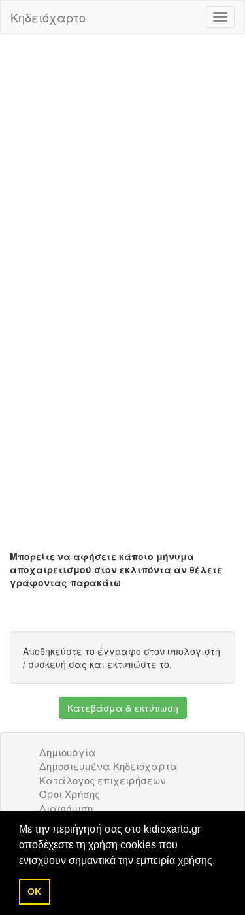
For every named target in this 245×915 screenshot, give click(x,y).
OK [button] (34, 891)
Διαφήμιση (66, 808)
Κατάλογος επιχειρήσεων (102, 780)
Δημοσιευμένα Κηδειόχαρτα (108, 766)
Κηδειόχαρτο (48, 16)
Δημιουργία (67, 752)
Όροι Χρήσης (69, 794)
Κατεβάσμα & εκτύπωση (122, 707)
